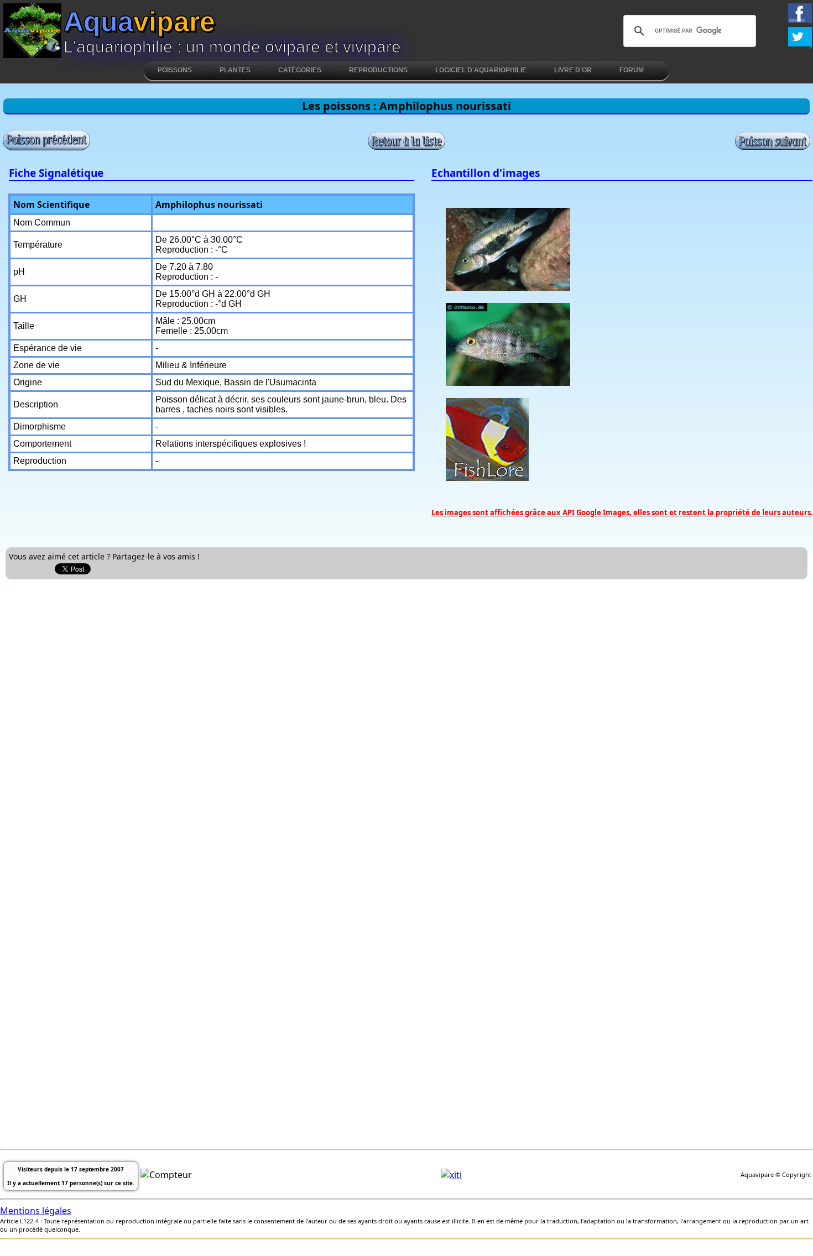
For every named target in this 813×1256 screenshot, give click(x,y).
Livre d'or (573, 70)
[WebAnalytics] (451, 1175)
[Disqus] (406, 723)
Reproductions (378, 70)
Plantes (235, 70)
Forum (631, 70)
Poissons (175, 70)
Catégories (299, 70)
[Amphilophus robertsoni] (772, 147)
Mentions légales (35, 1211)
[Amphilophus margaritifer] (46, 148)
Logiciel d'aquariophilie (481, 70)
